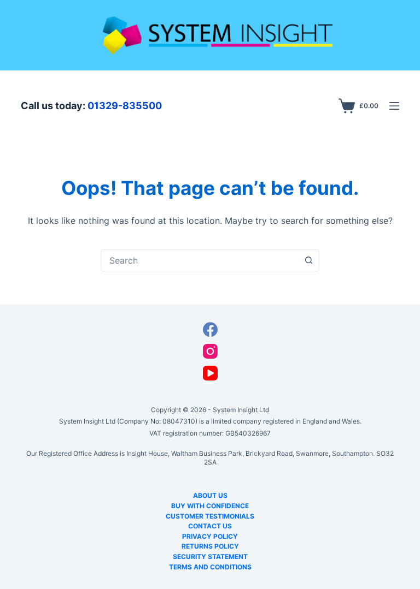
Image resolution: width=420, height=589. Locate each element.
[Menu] (394, 106)
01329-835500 (125, 105)
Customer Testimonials (210, 516)
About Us (210, 495)
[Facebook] (210, 329)
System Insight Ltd (241, 410)
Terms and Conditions (210, 567)
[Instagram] (210, 351)
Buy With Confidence (210, 506)
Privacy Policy (210, 536)
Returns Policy (210, 546)
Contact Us (210, 526)
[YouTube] (210, 373)
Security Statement (210, 556)
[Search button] (308, 260)
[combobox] (199, 260)
